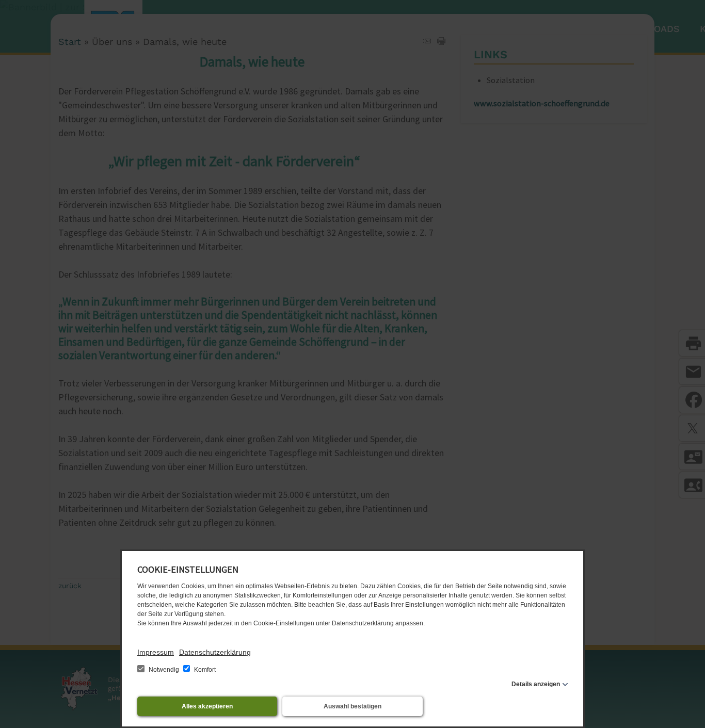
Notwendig (164, 669)
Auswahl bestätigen (352, 706)
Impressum (155, 652)
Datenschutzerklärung (215, 652)
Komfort (204, 669)
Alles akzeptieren (207, 706)
